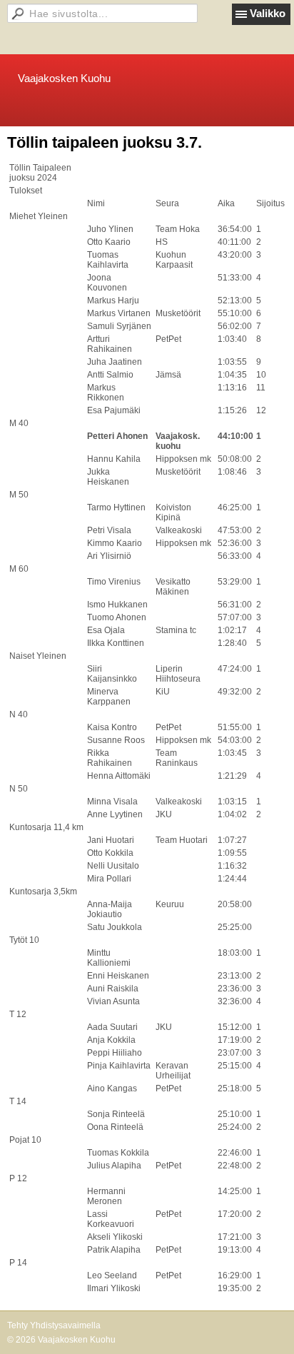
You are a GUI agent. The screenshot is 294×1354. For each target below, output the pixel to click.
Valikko (267, 13)
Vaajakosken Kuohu (64, 78)
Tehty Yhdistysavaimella (54, 1325)
